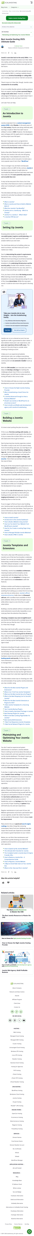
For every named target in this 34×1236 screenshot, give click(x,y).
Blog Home (4, 7)
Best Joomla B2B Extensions (13, 720)
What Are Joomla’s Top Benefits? (14, 208)
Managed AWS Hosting (17, 1040)
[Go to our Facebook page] (10, 1023)
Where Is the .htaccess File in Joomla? (16, 868)
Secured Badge (17, 1192)
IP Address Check (17, 1184)
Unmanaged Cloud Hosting (17, 1047)
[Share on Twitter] (12, 53)
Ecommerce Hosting (17, 1117)
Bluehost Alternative (17, 1218)
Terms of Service (18, 1224)
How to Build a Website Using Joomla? (16, 522)
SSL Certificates (17, 1148)
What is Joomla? (9, 202)
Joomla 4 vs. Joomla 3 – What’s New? (15, 215)
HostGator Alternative (17, 1195)
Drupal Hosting (17, 1102)
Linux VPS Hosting (17, 1055)
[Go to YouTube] (24, 1023)
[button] (3, 882)
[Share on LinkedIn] (15, 53)
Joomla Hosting (17, 1098)
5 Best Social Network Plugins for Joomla (17, 724)
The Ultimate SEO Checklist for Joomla (16, 851)
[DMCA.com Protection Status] (17, 1228)
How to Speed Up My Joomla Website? (16, 848)
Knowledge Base (17, 1180)
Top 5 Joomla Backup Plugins (13, 709)
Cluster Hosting (17, 1043)
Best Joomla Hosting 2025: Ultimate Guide (11, 22)
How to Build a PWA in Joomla (13, 535)
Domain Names (17, 1137)
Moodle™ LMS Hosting (17, 1105)
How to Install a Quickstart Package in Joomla (18, 711)
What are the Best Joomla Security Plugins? (17, 694)
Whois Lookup (17, 1188)
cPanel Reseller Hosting (17, 1082)
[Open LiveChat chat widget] (29, 1231)
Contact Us (17, 1007)
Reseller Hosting (17, 1059)
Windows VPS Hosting (17, 1051)
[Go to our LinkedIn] (15, 1023)
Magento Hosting (17, 1125)
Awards (17, 995)
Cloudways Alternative (17, 1211)
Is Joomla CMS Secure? (11, 217)
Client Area (17, 1003)
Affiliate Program (17, 999)
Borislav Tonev (19, 46)
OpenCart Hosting (17, 1113)
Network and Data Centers (17, 992)
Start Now (7, 330)
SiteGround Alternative (17, 1199)
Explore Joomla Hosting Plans (17, 18)
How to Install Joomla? (11, 517)
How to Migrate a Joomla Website (14, 861)
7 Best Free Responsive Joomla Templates (17, 722)
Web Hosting (17, 1032)
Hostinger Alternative (17, 1214)
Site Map (27, 1224)
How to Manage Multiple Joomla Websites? (17, 532)
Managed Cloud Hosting (17, 1036)
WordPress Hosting (17, 1090)
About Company (17, 988)
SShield (17, 1156)
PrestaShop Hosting (17, 1128)
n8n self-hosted (17, 1168)
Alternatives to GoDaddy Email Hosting (17, 1207)
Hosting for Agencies (17, 1066)
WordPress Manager (17, 1160)
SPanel (17, 1152)
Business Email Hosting (17, 1062)
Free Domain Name (17, 1141)
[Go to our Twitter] (19, 1023)
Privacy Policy (8, 1224)
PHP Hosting (17, 1070)
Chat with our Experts (19, 330)
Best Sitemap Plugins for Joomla (14, 713)
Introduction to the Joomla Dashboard (16, 519)
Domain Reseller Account (17, 1145)
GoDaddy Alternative (17, 1203)
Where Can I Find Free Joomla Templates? (17, 692)
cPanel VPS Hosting (17, 1078)
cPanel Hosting (17, 1074)
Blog (17, 1176)
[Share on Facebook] (9, 53)
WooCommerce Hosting (17, 1121)
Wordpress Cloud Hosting (17, 1094)
